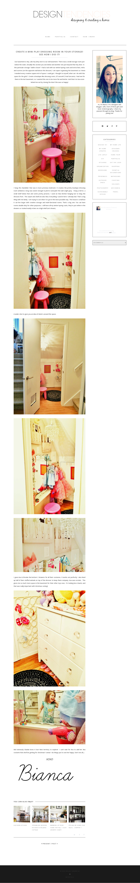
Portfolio (60, 36)
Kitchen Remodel (108, 231)
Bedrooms (102, 170)
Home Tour (115, 155)
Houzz (101, 231)
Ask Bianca (115, 188)
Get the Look (115, 162)
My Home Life (115, 145)
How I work (89, 36)
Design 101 (102, 145)
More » (114, 232)
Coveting (116, 180)
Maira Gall (70, 877)
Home (48, 36)
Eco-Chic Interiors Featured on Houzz (109, 208)
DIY (102, 158)
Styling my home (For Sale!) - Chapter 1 (77, 826)
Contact (74, 36)
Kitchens (102, 162)
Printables (102, 176)
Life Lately (102, 155)
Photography (102, 188)
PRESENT (46, 844)
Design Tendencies (73, 871)
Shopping (116, 166)
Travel (115, 192)
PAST (54, 844)
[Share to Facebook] (78, 835)
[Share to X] (73, 835)
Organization (103, 166)
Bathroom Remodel (103, 232)
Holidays (116, 184)
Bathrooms (115, 176)
